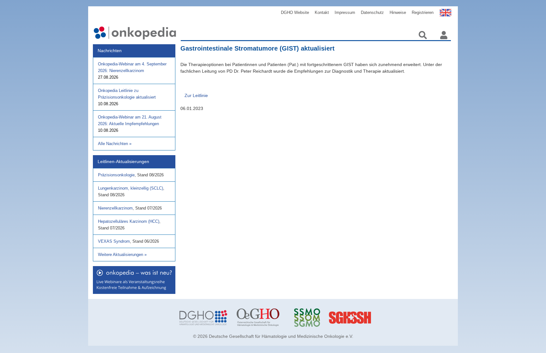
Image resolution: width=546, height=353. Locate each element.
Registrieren (423, 12)
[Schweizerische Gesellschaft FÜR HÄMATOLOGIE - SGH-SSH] (375, 317)
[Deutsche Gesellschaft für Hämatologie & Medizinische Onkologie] (203, 317)
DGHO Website (295, 12)
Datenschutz (372, 12)
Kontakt (322, 12)
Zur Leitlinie (196, 95)
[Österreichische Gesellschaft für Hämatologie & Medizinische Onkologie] (260, 317)
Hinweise (398, 12)
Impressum (345, 12)
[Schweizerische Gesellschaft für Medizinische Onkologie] (318, 317)
